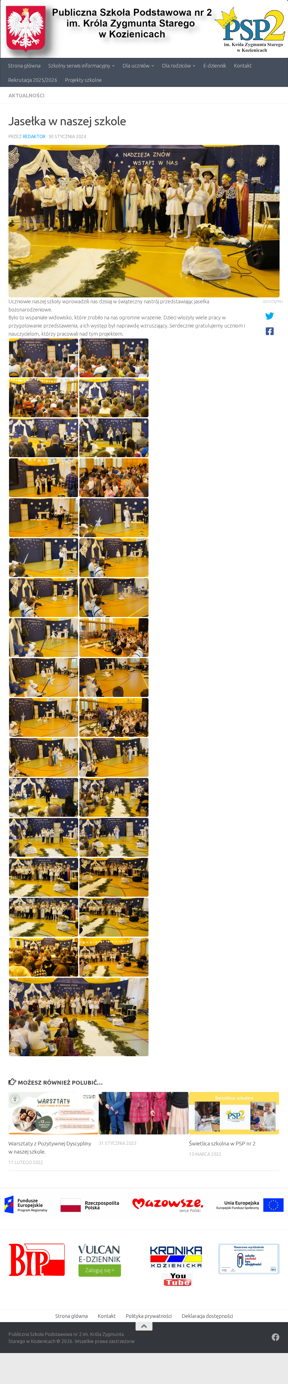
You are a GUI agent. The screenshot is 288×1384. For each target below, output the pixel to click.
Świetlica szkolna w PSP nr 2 (222, 1143)
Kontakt (243, 65)
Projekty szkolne (83, 80)
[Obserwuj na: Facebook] (276, 1337)
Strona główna (24, 65)
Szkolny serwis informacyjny (79, 65)
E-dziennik (214, 65)
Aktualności (26, 95)
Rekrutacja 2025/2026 (32, 80)
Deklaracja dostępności (207, 1316)
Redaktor (34, 136)
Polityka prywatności (149, 1316)
